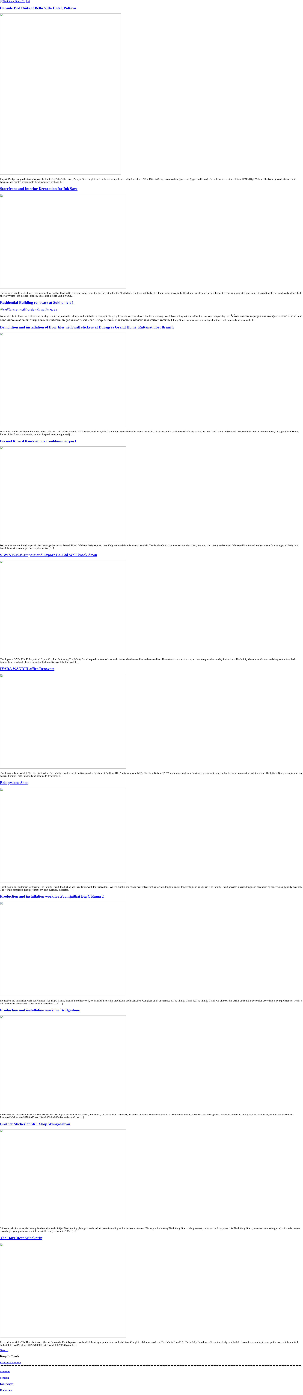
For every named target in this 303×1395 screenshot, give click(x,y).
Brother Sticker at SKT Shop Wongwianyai (35, 1124)
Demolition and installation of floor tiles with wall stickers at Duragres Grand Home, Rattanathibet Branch (87, 327)
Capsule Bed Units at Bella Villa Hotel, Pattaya (38, 8)
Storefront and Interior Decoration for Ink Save (38, 189)
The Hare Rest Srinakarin (21, 1238)
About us (5, 1371)
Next (4, 1350)
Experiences (6, 1384)
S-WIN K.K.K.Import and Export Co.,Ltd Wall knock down (48, 555)
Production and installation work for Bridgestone (40, 1010)
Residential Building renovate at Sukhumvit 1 (37, 302)
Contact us (6, 1390)
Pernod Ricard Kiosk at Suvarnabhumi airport (38, 441)
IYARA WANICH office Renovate (27, 669)
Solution (4, 1377)
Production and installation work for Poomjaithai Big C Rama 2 (52, 896)
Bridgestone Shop (14, 783)
